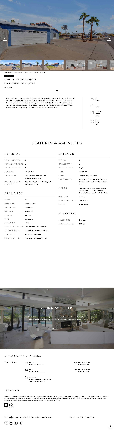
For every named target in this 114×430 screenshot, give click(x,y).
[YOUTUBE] (11, 423)
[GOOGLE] (16, 423)
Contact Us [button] (57, 328)
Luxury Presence (46, 417)
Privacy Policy (90, 417)
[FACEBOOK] (6, 423)
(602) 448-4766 (83, 364)
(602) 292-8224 (83, 371)
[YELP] (20, 423)
